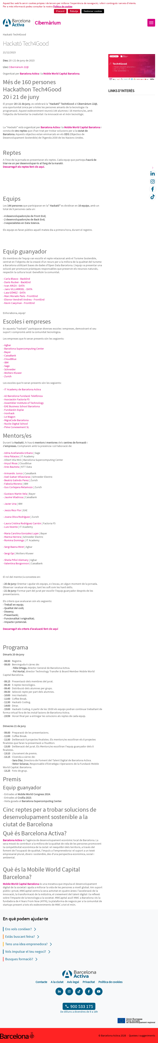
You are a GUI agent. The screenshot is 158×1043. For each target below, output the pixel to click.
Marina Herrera (12, 537)
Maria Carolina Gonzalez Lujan (21, 533)
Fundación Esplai (14, 410)
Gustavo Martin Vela (15, 493)
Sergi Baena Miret (14, 547)
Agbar (7, 345)
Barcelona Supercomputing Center (24, 348)
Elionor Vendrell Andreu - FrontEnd (24, 299)
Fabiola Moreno (13, 483)
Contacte (41, 982)
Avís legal (73, 982)
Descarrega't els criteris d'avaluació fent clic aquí (30, 629)
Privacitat (89, 982)
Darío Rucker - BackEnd (17, 282)
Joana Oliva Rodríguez (17, 517)
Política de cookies (62, 6)
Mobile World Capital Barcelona (61, 73)
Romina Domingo (14, 540)
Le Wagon (9, 416)
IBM (6, 362)
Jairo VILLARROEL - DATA (18, 289)
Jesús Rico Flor (12, 510)
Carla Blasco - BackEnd (17, 278)
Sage (7, 366)
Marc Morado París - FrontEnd (21, 296)
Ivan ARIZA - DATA (14, 285)
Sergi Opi (9, 553)
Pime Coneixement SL (16, 427)
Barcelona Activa (12, 840)
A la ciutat (57, 982)
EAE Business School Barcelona (22, 406)
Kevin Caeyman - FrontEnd (19, 303)
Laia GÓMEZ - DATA (15, 292)
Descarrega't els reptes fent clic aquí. (24, 166)
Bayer (7, 352)
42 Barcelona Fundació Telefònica (23, 396)
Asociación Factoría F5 (16, 399)
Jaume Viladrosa (13, 497)
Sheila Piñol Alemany (16, 560)
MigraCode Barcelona (16, 420)
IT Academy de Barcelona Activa (22, 389)
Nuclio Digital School (16, 423)
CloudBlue (10, 359)
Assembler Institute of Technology (24, 403)
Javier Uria (10, 503)
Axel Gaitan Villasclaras (17, 476)
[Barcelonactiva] (16, 23)
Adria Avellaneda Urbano (18, 453)
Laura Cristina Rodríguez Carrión (22, 523)
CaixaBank (10, 355)
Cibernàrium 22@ (19, 67)
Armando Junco (13, 473)
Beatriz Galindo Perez (16, 480)
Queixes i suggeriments (142, 1035)
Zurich (8, 376)
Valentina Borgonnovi (16, 563)
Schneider (10, 369)
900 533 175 (81, 1006)
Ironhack (9, 413)
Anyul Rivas (11, 463)
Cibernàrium (48, 23)
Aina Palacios (11, 456)
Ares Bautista (11, 466)
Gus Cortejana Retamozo (18, 487)
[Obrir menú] (151, 23)
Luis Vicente (11, 527)
